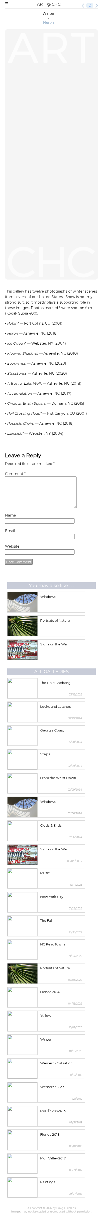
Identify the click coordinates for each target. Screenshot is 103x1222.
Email (10, 531)
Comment (15, 473)
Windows (48, 597)
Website (12, 546)
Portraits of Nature (55, 620)
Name (10, 515)
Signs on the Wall (54, 644)
